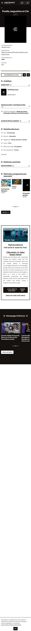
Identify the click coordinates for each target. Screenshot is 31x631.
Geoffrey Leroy (5, 47)
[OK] (15, 628)
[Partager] (24, 74)
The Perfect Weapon (5, 190)
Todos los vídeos (7, 352)
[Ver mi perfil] (28, 2)
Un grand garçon (26, 194)
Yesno (14, 187)
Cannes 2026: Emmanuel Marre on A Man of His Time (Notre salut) (10, 337)
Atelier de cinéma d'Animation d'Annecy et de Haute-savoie (15, 112)
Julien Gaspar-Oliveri (17, 253)
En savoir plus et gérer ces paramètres (11, 625)
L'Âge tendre (11, 252)
